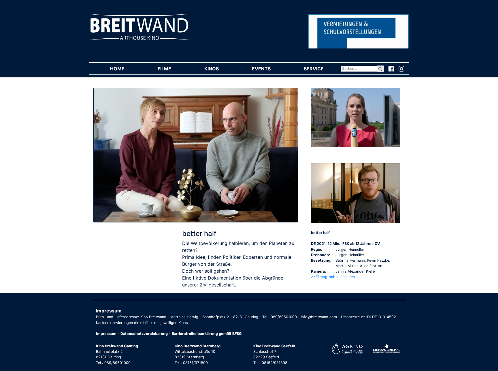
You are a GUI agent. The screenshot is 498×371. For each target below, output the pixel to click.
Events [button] (269, 69)
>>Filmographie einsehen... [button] (334, 277)
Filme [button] (173, 69)
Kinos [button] (219, 69)
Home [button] (125, 69)
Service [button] (322, 69)
